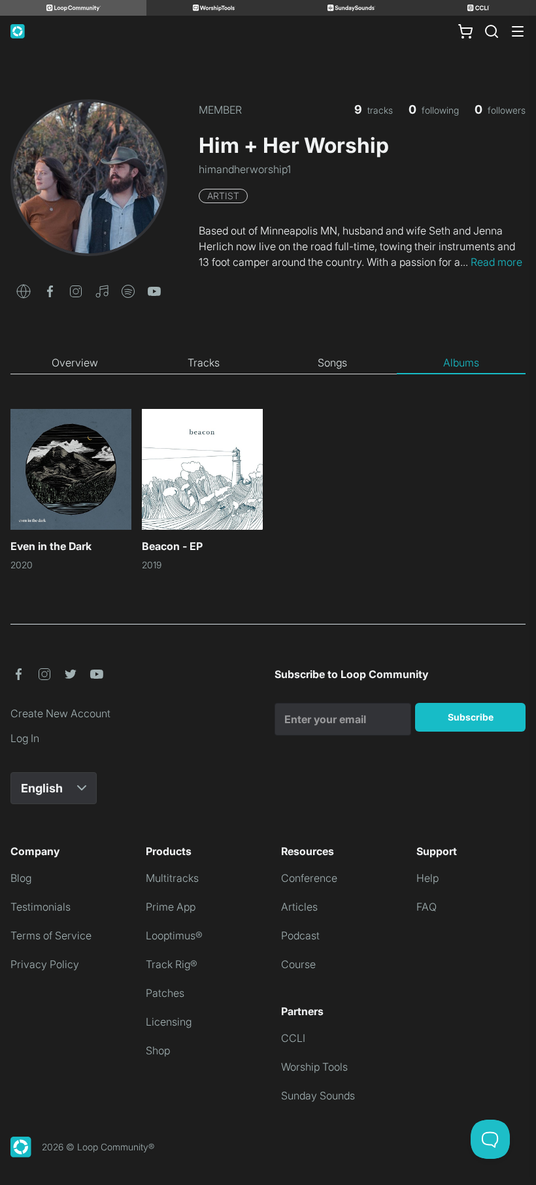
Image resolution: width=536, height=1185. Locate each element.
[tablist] (268, 363)
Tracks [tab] (204, 362)
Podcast (300, 935)
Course (298, 964)
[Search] (491, 31)
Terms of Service (51, 935)
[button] (23, 290)
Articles (299, 906)
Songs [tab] (332, 362)
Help (427, 878)
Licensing (169, 1021)
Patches (165, 992)
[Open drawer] (518, 31)
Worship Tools (314, 1066)
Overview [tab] (75, 362)
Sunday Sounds (318, 1095)
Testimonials (40, 906)
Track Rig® (171, 964)
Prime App (170, 906)
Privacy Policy (44, 964)
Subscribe (471, 716)
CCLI (293, 1038)
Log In (24, 738)
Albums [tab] (461, 362)
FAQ (426, 906)
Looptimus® (174, 935)
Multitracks (172, 878)
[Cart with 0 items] (465, 31)
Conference (309, 878)
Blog (20, 878)
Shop (158, 1050)
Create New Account (60, 713)
